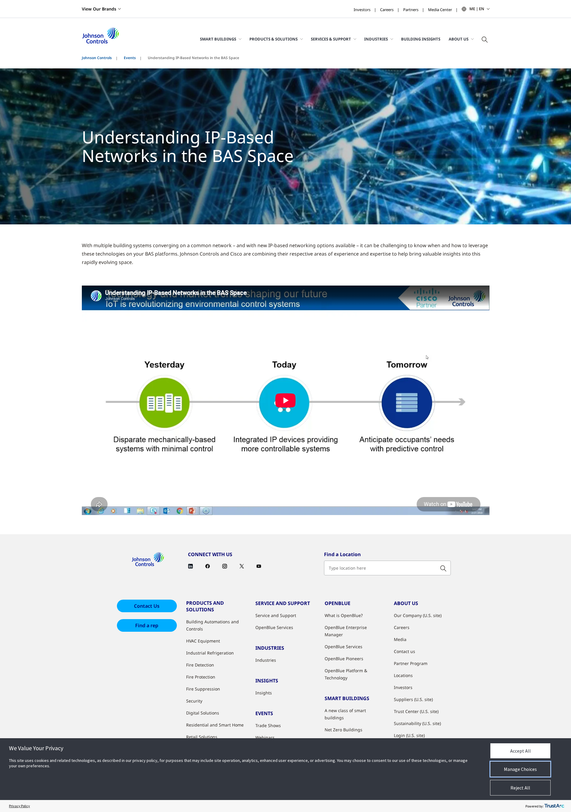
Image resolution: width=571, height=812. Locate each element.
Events (130, 57)
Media (400, 639)
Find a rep (146, 625)
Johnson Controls (97, 57)
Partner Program (410, 663)
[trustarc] (554, 806)
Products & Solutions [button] (273, 39)
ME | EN (476, 8)
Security (194, 701)
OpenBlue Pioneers (344, 658)
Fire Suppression (203, 689)
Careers (387, 9)
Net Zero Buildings (343, 730)
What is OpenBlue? (344, 615)
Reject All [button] (520, 788)
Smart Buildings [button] (218, 39)
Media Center (440, 9)
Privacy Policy (19, 806)
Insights (263, 693)
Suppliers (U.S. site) (413, 699)
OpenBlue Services (274, 627)
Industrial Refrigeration (210, 653)
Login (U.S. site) (409, 735)
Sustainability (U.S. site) (417, 723)
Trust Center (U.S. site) (416, 711)
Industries (265, 660)
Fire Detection (200, 665)
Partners (410, 9)
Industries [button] (376, 39)
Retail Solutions (201, 737)
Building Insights (420, 39)
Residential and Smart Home (215, 725)
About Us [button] (458, 39)
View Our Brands (99, 9)
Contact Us (146, 606)
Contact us (404, 651)
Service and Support (275, 615)
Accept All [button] (520, 751)
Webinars (265, 737)
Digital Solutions (202, 713)
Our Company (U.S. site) (418, 615)
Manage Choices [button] (520, 769)
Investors (362, 9)
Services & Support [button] (331, 39)
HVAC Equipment (203, 641)
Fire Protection (200, 677)
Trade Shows (268, 725)
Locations (403, 675)
